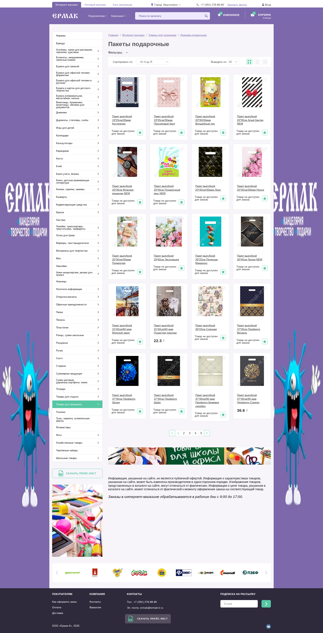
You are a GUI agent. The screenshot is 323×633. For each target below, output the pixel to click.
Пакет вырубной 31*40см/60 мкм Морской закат (122, 329)
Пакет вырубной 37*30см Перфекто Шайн (165, 399)
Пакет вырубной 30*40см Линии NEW (249, 257)
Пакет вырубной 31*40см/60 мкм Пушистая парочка (165, 329)
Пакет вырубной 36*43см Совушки (206, 327)
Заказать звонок (237, 4)
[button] (171, 4)
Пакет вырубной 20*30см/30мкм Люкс (208, 188)
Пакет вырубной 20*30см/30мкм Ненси (250, 188)
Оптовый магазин (95, 4)
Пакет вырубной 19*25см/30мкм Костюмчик (122, 120)
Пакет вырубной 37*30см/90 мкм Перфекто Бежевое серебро (207, 401)
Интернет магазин (67, 4)
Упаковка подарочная (193, 35)
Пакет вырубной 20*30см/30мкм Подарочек (122, 259)
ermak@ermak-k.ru (151, 607)
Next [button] (266, 572)
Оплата (56, 607)
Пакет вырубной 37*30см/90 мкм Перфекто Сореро (248, 399)
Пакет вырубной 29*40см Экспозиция (166, 257)
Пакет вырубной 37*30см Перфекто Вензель (248, 329)
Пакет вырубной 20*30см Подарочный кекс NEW (167, 190)
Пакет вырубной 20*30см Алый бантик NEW (250, 120)
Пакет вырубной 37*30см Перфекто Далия (123, 399)
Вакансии (95, 607)
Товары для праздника (162, 35)
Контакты (95, 601)
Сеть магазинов (122, 4)
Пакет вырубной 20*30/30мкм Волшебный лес (205, 120)
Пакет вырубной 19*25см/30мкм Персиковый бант (164, 120)
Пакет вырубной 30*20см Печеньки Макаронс (206, 259)
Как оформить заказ (64, 601)
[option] (72, 572)
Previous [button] (56, 572)
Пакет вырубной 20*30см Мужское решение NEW (123, 190)
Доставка (57, 613)
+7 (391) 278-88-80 (212, 4)
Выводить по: (219, 62)
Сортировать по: (123, 62)
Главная (113, 35)
